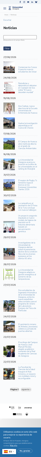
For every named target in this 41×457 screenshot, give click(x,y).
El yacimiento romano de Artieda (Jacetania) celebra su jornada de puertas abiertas (27, 327)
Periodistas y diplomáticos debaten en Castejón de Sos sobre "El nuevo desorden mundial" (27, 88)
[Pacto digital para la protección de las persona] (27, 414)
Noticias (13, 15)
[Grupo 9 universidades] (19, 407)
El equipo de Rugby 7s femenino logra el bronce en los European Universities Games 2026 (27, 185)
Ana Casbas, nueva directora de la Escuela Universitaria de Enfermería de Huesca (27, 109)
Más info (13, 445)
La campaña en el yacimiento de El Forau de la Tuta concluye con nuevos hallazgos (27, 206)
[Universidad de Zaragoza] (22, 8)
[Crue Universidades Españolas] (12, 407)
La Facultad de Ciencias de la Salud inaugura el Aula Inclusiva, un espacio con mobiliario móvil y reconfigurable (27, 373)
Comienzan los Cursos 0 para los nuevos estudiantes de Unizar (27, 69)
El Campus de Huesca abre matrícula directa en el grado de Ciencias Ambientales (27, 145)
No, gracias (25, 451)
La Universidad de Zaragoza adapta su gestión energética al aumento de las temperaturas (27, 274)
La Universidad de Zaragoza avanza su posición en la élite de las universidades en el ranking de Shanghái (27, 164)
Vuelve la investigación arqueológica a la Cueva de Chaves (27, 125)
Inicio (6, 15)
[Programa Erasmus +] (17, 414)
